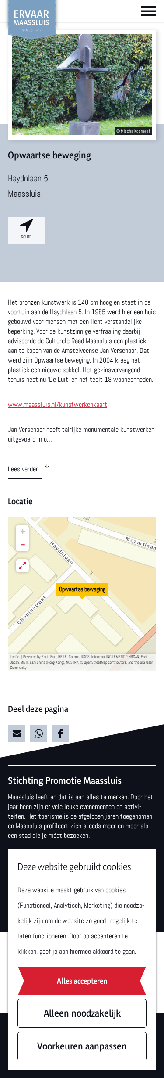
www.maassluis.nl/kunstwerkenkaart (57, 404)
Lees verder (23, 469)
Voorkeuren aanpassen (82, 1046)
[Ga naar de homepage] (32, 20)
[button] (82, 594)
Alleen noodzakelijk (82, 1013)
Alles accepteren (82, 980)
